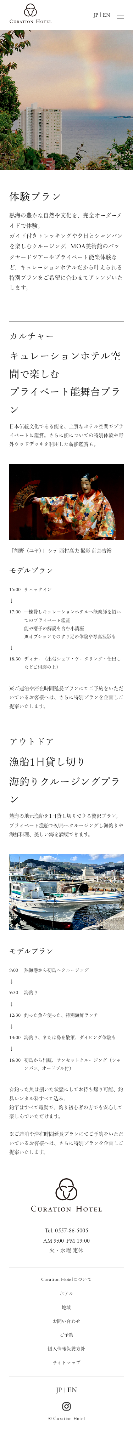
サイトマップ (66, 1362)
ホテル (67, 1293)
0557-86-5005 (71, 1231)
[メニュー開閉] (120, 15)
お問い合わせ (66, 1321)
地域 (66, 1307)
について (66, 1279)
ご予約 (67, 1335)
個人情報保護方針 (66, 1348)
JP (59, 1390)
